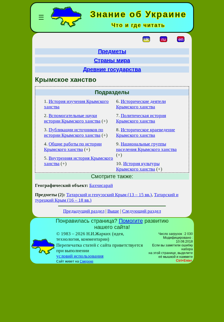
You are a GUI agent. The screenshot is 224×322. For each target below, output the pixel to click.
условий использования (80, 256)
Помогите (131, 221)
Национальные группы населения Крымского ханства (146, 146)
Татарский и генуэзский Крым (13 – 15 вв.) (109, 194)
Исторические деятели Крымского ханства (141, 104)
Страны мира (112, 60)
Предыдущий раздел (83, 211)
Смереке (86, 261)
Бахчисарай (101, 185)
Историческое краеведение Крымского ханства (145, 132)
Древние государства (112, 69)
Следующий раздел (141, 211)
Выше (113, 211)
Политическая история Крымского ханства (141, 118)
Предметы (112, 51)
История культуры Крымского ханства (138, 166)
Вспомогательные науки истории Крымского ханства (72, 118)
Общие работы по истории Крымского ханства (73, 146)
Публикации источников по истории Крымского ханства (73, 132)
